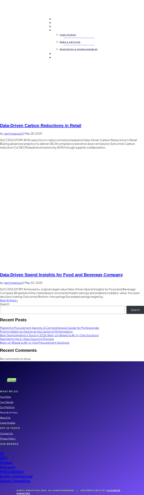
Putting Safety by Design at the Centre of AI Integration (36, 331)
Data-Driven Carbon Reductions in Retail (40, 125)
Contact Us (60, 57)
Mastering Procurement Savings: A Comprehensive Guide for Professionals (49, 328)
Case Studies (68, 35)
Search (4, 304)
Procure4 (7, 467)
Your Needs (60, 22)
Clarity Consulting (15, 481)
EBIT (4, 458)
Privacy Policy (7, 438)
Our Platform (61, 26)
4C (2, 453)
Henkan (6, 463)
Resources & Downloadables (79, 49)
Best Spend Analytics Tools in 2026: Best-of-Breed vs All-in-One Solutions (49, 335)
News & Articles (70, 42)
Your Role (59, 19)
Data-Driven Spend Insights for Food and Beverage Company (61, 274)
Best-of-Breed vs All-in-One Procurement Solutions (34, 342)
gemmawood (13, 133)
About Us (59, 53)
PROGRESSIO (12, 472)
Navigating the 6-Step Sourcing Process (27, 339)
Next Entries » (9, 300)
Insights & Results (64, 30)
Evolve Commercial (16, 476)
